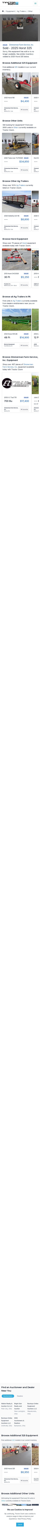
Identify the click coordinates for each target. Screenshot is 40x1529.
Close (20, 1524)
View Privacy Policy (24, 1519)
